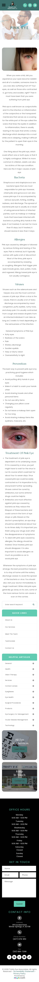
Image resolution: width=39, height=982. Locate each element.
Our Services (10, 627)
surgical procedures (13, 703)
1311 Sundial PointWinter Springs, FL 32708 (19, 926)
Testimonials (10, 641)
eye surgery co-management (17, 714)
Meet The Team (11, 634)
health (7, 669)
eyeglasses (9, 691)
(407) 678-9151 (19, 939)
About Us (8, 620)
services (8, 680)
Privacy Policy (20, 973)
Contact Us (9, 648)
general (8, 663)
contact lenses (11, 686)
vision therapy (11, 675)
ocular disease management (16, 720)
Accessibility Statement (23, 971)
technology (9, 725)
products (8, 708)
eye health (9, 697)
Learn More (19, 749)
